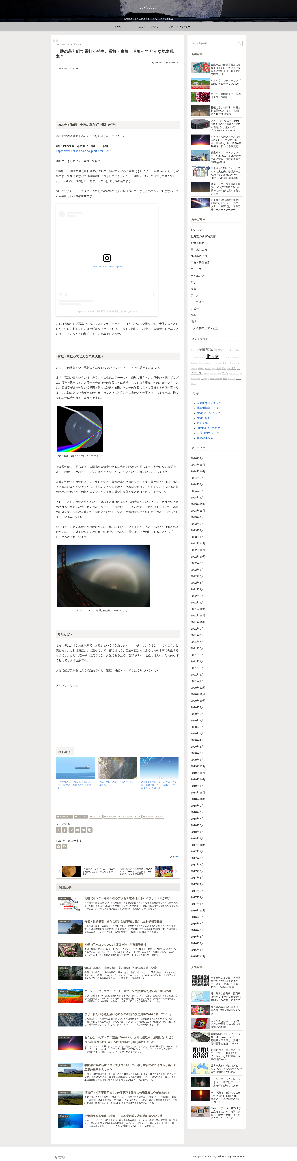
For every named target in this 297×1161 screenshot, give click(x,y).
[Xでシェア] (58, 830)
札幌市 (201, 369)
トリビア (213, 363)
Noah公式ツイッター (210, 413)
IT (202, 378)
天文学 (225, 373)
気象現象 (149, 816)
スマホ (222, 357)
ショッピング (234, 373)
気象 (139, 816)
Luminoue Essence (208, 428)
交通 (214, 369)
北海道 (160, 816)
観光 (203, 357)
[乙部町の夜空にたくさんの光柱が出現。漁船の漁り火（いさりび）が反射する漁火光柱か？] (159, 768)
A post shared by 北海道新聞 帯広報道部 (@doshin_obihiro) (107, 311)
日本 (231, 357)
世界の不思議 (126, 816)
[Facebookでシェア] (64, 830)
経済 (218, 368)
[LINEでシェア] (83, 830)
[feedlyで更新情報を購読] (58, 846)
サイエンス (82, 816)
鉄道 (229, 369)
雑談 (209, 349)
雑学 (220, 350)
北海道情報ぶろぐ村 (209, 407)
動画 (207, 363)
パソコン (231, 379)
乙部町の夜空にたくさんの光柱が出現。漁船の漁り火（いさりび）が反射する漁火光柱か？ (158, 785)
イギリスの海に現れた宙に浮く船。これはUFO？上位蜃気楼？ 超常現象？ (75, 785)
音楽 (211, 373)
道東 (224, 363)
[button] (90, 830)
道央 (198, 379)
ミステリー (111, 816)
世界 (205, 379)
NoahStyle (203, 417)
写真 (224, 368)
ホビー (193, 350)
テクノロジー (216, 379)
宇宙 (202, 349)
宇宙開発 (205, 373)
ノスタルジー (229, 350)
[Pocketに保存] (77, 830)
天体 (233, 368)
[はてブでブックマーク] (71, 830)
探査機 (236, 357)
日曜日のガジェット (209, 432)
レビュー (217, 373)
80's (202, 363)
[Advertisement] (118, 93)
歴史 (215, 350)
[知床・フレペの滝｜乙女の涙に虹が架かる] (117, 768)
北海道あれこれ (65, 816)
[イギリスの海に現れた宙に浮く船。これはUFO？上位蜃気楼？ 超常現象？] (75, 768)
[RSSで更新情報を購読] (64, 846)
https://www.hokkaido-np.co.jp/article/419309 (83, 151)
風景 (238, 350)
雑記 (225, 378)
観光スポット (234, 363)
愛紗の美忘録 (205, 438)
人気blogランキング (209, 402)
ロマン (208, 368)
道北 (227, 357)
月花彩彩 (202, 423)
